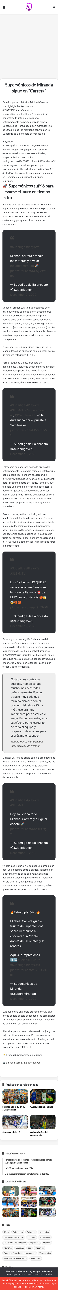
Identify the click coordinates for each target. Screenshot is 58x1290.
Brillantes (31, 1232)
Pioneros (8, 1248)
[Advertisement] (29, 47)
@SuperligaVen (32, 1062)
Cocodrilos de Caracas (14, 1237)
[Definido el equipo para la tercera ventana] (29, 1202)
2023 (6, 1232)
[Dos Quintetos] (29, 6)
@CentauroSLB (25, 415)
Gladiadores (45, 1237)
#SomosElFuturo (29, 960)
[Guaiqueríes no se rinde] (43, 1096)
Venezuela (35, 1258)
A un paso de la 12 (11, 1132)
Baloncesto (18, 1232)
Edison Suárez (14, 1062)
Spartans (20, 1248)
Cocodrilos (44, 1232)
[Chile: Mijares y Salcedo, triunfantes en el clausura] (10, 1191)
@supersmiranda (22, 266)
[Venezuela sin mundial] (29, 1191)
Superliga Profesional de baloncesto (19, 1253)
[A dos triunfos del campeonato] (43, 1122)
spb (29, 1248)
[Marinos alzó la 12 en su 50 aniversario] (15, 1096)
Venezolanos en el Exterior (15, 1258)
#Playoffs (32, 247)
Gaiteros (31, 1237)
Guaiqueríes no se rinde (41, 1106)
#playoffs (32, 800)
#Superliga (17, 247)
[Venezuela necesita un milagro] (47, 1191)
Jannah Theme (9, 1280)
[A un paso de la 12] (15, 1122)
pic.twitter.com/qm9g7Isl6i (29, 607)
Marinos (46, 1242)
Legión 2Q (34, 1242)
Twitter (9, 1267)
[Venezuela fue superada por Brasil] (10, 1202)
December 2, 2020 (23, 294)
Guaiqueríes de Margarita (15, 1242)
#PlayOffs (33, 965)
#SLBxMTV (17, 410)
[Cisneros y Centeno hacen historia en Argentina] (47, 1202)
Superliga (39, 1248)
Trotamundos (45, 1253)
